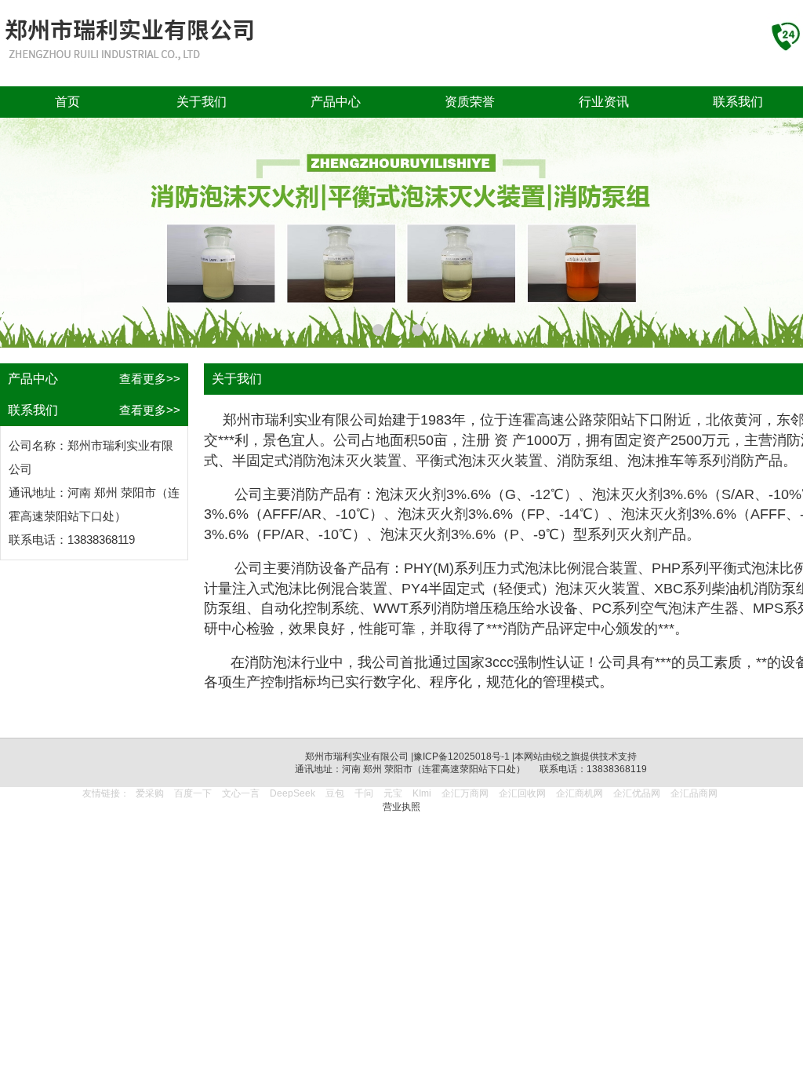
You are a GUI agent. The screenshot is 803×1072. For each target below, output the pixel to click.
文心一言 (241, 793)
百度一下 (193, 793)
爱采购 (150, 793)
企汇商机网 (579, 793)
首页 (67, 101)
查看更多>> (149, 378)
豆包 (334, 793)
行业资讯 (604, 101)
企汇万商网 (465, 793)
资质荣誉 (470, 101)
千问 (363, 793)
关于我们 (201, 101)
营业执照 (401, 806)
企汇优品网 (636, 793)
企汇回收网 (522, 793)
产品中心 (336, 101)
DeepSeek (294, 793)
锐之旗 (566, 756)
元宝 (392, 793)
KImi (421, 793)
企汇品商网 (694, 793)
